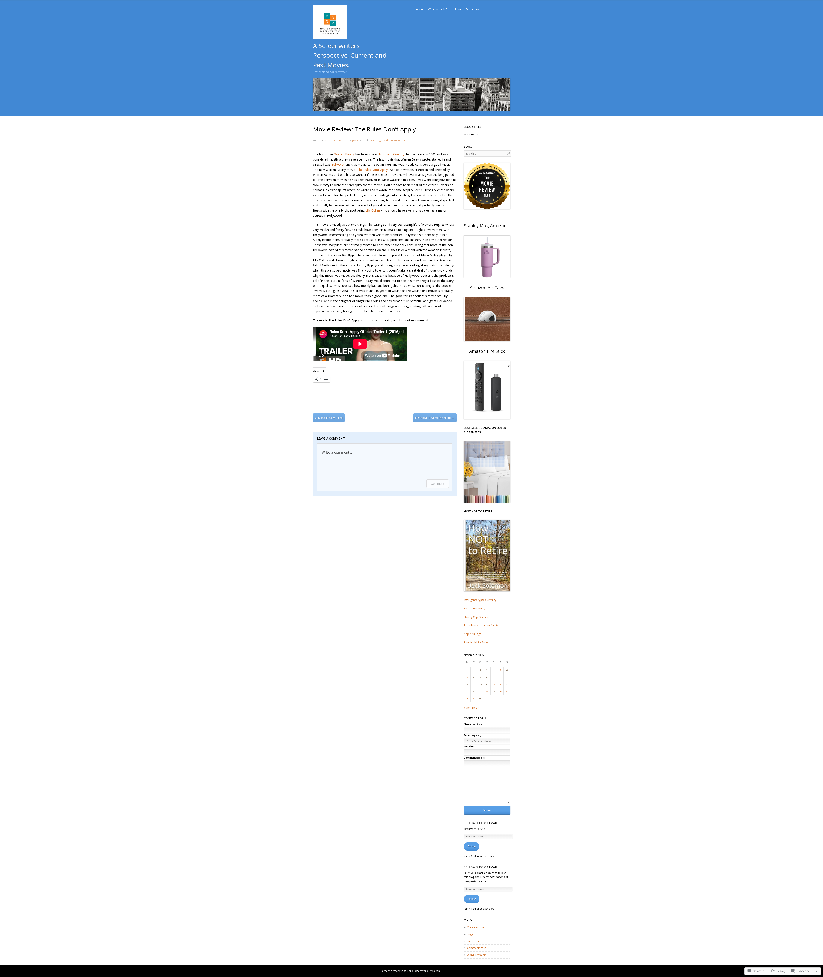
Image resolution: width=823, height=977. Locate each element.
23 (480, 691)
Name (473, 724)
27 (507, 691)
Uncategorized (379, 140)
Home (458, 9)
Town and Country (391, 154)
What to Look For (439, 9)
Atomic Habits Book (476, 642)
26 (500, 691)
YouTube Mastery (474, 608)
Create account (476, 927)
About (420, 9)
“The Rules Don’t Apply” (372, 170)
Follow (472, 846)
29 (474, 698)
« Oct (467, 708)
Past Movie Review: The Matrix (434, 418)
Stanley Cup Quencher (477, 617)
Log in (470, 934)
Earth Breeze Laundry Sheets (481, 625)
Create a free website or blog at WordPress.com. (411, 971)
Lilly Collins (372, 210)
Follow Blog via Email (480, 823)
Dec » (475, 708)
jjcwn (355, 140)
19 (500, 684)
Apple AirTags (472, 634)
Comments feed (477, 948)
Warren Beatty (344, 154)
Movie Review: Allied (329, 418)
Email (472, 735)
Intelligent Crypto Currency (480, 600)
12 (500, 677)
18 (493, 684)
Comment (437, 483)
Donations (472, 9)
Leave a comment (400, 140)
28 (467, 698)
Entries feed (474, 941)
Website (469, 746)
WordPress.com (477, 955)
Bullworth (338, 164)
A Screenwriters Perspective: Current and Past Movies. (349, 55)
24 (487, 691)
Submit (487, 810)
